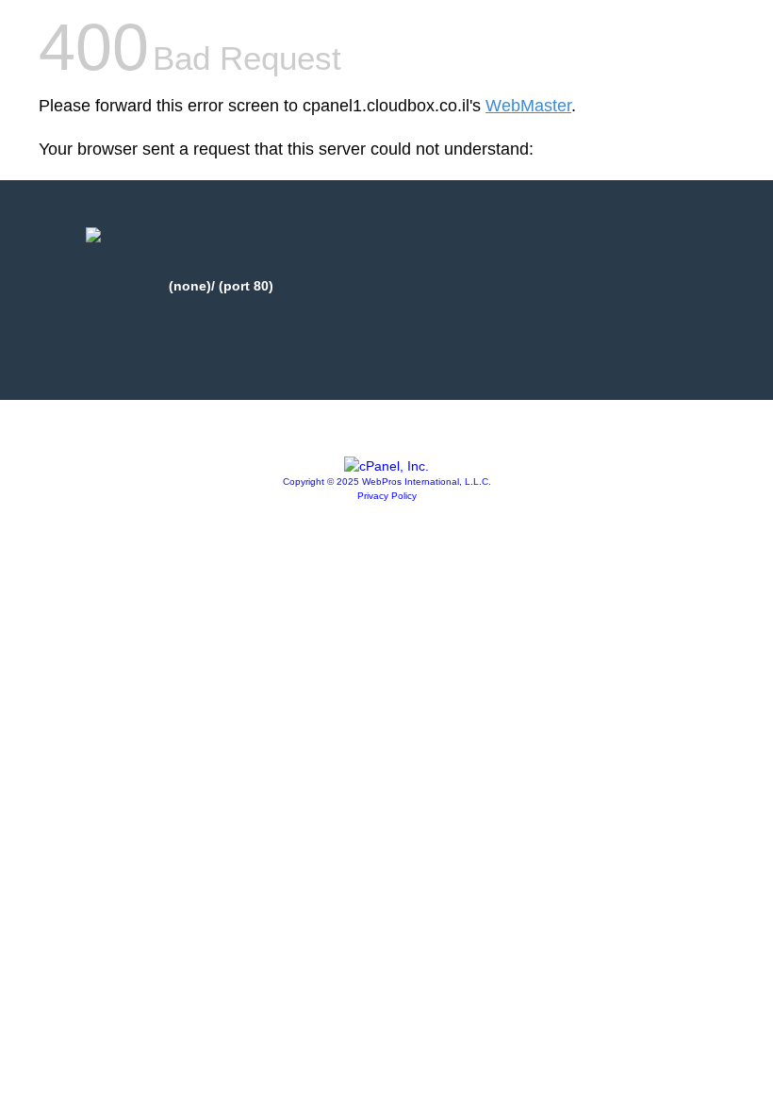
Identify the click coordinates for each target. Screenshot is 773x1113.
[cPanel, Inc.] (386, 465)
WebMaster (528, 105)
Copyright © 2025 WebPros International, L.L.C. (387, 481)
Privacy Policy (387, 495)
